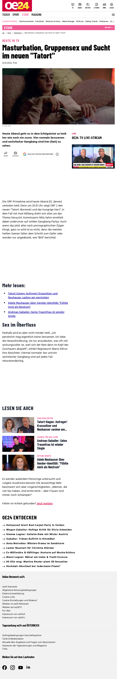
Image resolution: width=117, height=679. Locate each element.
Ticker (6, 14)
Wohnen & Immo (53, 21)
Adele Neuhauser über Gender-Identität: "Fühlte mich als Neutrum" (38, 305)
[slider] (85, 164)
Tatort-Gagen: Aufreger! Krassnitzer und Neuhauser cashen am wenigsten (33, 295)
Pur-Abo (6, 611)
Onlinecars (103, 21)
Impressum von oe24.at (13, 614)
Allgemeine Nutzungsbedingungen (19, 590)
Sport (16, 14)
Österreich (18, 33)
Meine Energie (68, 21)
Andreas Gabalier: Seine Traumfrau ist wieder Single (36, 314)
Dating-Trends (91, 21)
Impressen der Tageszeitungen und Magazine (24, 646)
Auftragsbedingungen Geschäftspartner (21, 635)
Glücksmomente (26, 21)
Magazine (37, 14)
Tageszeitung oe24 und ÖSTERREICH (20, 625)
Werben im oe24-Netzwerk (15, 604)
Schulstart (39, 21)
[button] (76, 164)
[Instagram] (12, 667)
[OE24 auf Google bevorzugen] (57, 154)
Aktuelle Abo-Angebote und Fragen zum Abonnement (28, 642)
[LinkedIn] (28, 667)
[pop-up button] (105, 164)
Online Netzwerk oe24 (13, 576)
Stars (25, 14)
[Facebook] (4, 667)
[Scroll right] (113, 21)
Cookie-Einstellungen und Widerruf (19, 600)
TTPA (4, 649)
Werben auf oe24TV (12, 607)
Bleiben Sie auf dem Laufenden (18, 657)
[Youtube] (20, 667)
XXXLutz (80, 21)
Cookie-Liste (8, 597)
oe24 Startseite (9, 587)
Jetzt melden (45, 504)
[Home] (3, 33)
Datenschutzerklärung (13, 594)
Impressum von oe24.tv (13, 618)
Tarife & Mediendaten (13, 639)
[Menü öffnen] (113, 14)
